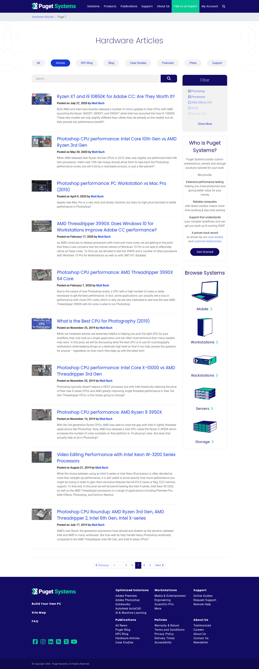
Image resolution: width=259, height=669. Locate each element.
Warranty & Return (167, 625)
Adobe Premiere (126, 595)
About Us (163, 6)
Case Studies (138, 63)
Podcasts (168, 63)
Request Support (204, 600)
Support (147, 6)
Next (158, 565)
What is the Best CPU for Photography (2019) (103, 321)
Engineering (163, 600)
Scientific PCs (164, 604)
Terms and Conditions (170, 629)
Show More (205, 124)
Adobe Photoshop (127, 600)
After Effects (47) (201, 102)
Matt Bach (98, 103)
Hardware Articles (43, 17)
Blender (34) (198, 113)
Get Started (205, 252)
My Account (210, 6)
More (158, 608)
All (38, 63)
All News (121, 625)
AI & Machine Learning (130, 612)
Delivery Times (165, 638)
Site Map (39, 613)
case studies (215, 237)
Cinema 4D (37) (201, 119)
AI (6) (194, 108)
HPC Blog (87, 63)
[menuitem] (223, 6)
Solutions (93, 6)
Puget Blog (122, 629)
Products (110, 6)
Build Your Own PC (46, 604)
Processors (198, 97)
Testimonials (202, 625)
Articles (60, 63)
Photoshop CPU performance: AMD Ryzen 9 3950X (109, 412)
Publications (129, 6)
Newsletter (200, 642)
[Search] (169, 78)
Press (193, 63)
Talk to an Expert (185, 6)
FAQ (35, 621)
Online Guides (202, 595)
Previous (103, 565)
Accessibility (163, 642)
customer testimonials (207, 241)
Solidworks (123, 604)
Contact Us (200, 638)
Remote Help (202, 604)
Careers (198, 629)
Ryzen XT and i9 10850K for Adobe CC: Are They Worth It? (116, 96)
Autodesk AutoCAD (128, 608)
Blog (111, 63)
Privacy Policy (164, 634)
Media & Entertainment (170, 595)
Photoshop (198, 91)
